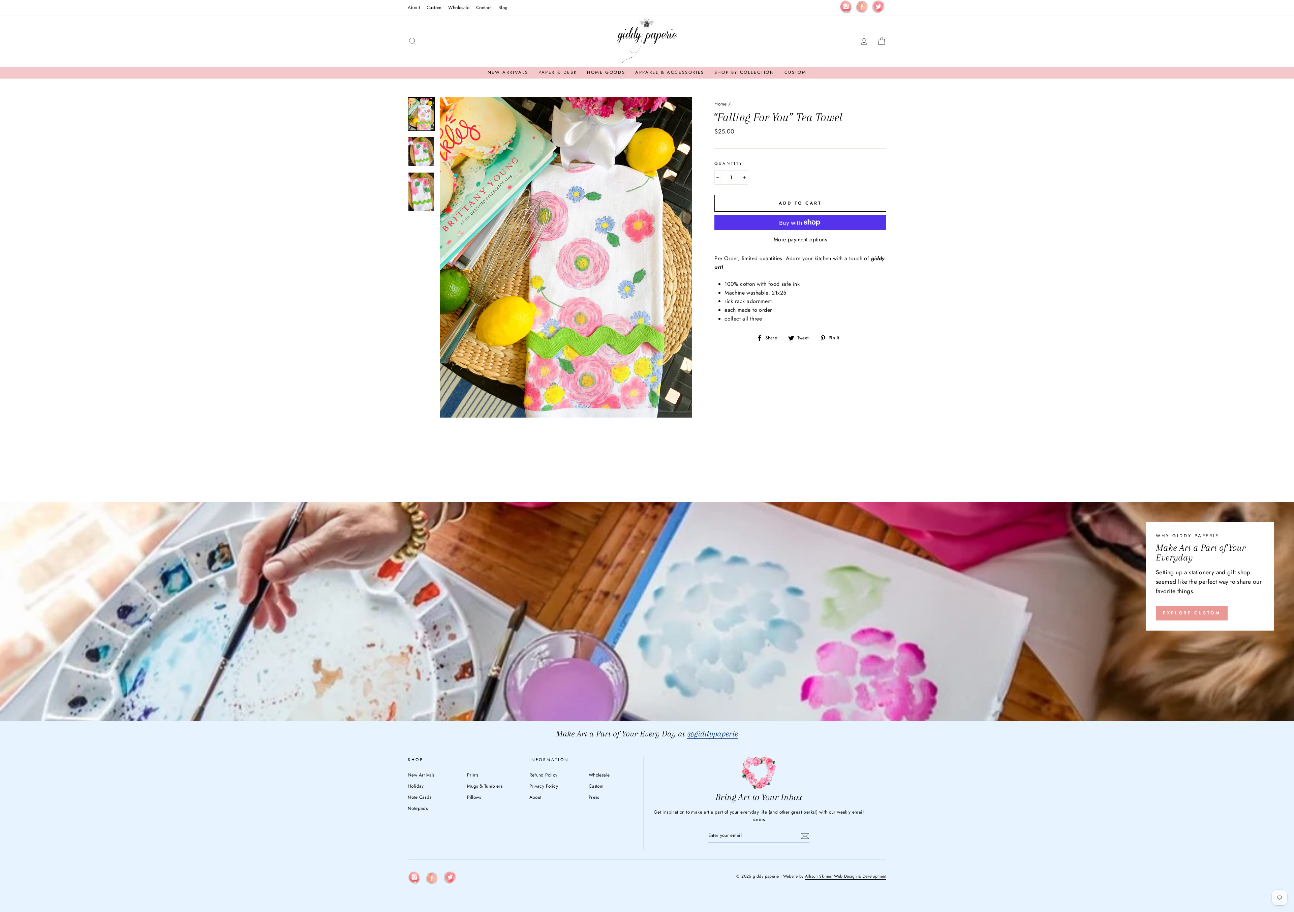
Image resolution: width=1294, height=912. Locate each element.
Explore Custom (1192, 613)
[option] (566, 257)
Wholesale (458, 7)
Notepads (418, 808)
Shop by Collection (744, 72)
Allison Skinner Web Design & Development (845, 876)
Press (594, 797)
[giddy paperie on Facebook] (862, 8)
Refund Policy (543, 774)
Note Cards (419, 797)
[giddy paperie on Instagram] (846, 8)
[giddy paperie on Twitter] (878, 8)
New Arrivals (508, 72)
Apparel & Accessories (669, 72)
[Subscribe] (805, 835)
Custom (434, 7)
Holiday (416, 786)
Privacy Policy (543, 786)
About (414, 7)
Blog (503, 7)
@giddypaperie (712, 733)
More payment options (800, 239)
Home (720, 103)
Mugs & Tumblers (484, 786)
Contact (484, 7)
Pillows (474, 797)
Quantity (728, 163)
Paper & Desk (557, 72)
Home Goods (606, 72)
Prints (472, 774)
